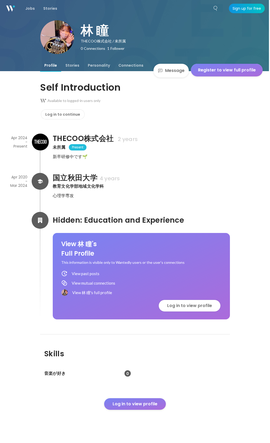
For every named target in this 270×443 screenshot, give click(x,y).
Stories (72, 65)
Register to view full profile (227, 70)
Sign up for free (247, 8)
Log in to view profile (189, 306)
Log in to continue (62, 114)
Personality (99, 65)
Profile (50, 65)
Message (175, 70)
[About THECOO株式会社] (40, 142)
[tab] (50, 65)
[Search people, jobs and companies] (215, 8)
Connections (130, 65)
